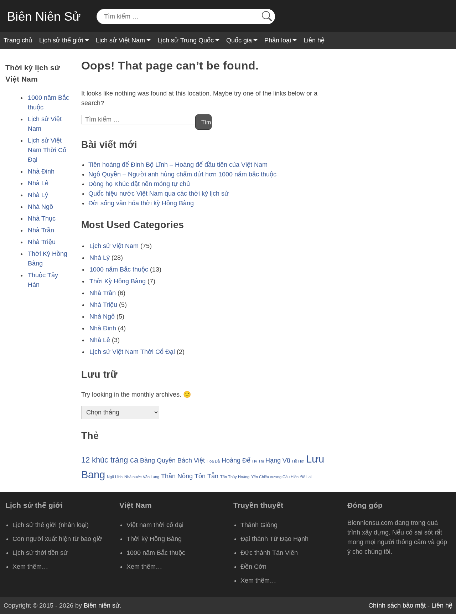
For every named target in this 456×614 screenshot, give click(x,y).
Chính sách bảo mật (397, 605)
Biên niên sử (102, 605)
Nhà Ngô (40, 206)
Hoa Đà (213, 461)
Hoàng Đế (236, 460)
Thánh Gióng (259, 524)
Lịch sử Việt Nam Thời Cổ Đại (47, 150)
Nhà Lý (38, 194)
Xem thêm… (30, 566)
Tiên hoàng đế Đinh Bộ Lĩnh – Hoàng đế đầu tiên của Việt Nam (178, 164)
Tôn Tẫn (206, 476)
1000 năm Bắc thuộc (118, 269)
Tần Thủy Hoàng (234, 477)
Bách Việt (191, 460)
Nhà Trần (41, 230)
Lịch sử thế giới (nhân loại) (50, 524)
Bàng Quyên (158, 460)
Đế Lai (305, 477)
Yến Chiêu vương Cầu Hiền (275, 477)
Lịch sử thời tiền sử (40, 552)
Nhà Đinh (41, 171)
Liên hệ (314, 40)
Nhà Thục (42, 218)
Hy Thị (258, 461)
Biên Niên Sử (44, 16)
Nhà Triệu (42, 242)
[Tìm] (267, 16)
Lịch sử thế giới (61, 40)
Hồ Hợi (298, 461)
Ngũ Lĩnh (115, 477)
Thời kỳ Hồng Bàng (154, 538)
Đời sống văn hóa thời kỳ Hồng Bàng (141, 203)
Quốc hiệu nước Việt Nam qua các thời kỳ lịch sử (158, 193)
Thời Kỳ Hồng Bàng (117, 281)
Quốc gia (239, 40)
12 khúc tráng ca (109, 459)
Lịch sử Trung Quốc (185, 40)
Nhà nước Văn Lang (141, 477)
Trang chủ (18, 40)
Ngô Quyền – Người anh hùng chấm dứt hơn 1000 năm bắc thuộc (182, 174)
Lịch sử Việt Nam (120, 40)
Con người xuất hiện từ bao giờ (57, 538)
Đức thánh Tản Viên (269, 552)
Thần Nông (177, 476)
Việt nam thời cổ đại (154, 524)
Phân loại (277, 40)
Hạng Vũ (277, 460)
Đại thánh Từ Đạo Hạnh (274, 538)
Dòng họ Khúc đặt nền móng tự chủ (139, 183)
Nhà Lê (38, 183)
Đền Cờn (253, 566)
